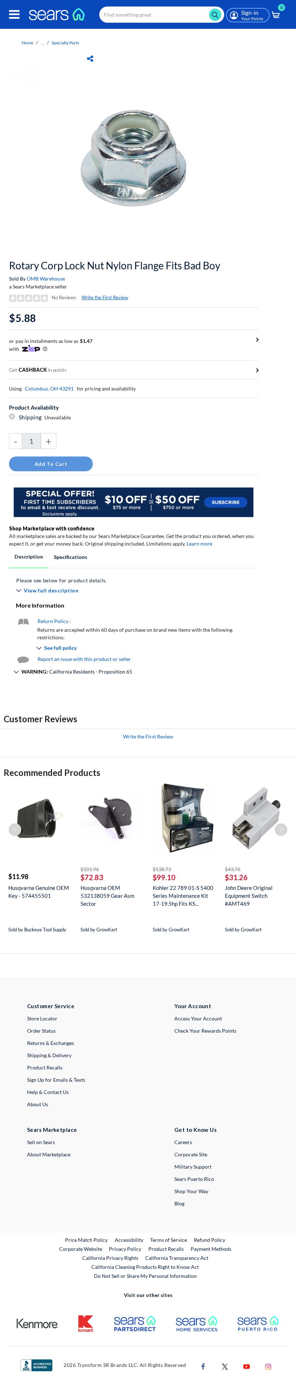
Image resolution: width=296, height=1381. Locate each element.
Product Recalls (44, 1067)
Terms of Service (168, 1240)
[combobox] (161, 14)
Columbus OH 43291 (49, 388)
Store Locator (42, 1018)
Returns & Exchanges (50, 1043)
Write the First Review (105, 297)
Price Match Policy (86, 1240)
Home (27, 42)
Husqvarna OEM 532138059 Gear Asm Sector (107, 895)
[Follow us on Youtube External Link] (246, 1366)
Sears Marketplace (52, 1129)
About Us (37, 1104)
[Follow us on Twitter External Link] (225, 1366)
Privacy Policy (125, 1249)
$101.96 (89, 869)
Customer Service (50, 1006)
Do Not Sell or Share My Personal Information (145, 1276)
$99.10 (164, 877)
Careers (183, 1142)
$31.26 (236, 877)
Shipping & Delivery (49, 1055)
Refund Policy (209, 1240)
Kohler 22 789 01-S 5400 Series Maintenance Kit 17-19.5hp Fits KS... (183, 895)
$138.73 (162, 869)
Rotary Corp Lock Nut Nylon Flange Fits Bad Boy (114, 265)
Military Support (193, 1167)
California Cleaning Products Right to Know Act (145, 1267)
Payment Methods (211, 1249)
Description (28, 556)
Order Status (41, 1031)
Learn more (199, 544)
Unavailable (58, 417)
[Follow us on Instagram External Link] (268, 1366)
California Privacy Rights (110, 1258)
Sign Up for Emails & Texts (56, 1080)
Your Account (192, 1006)
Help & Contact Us (48, 1092)
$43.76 (232, 869)
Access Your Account (198, 1018)
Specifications (70, 557)
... (42, 42)
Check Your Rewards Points (205, 1031)
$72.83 (91, 877)
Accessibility (129, 1240)
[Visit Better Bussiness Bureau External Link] (36, 1365)
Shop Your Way (191, 1191)
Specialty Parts (65, 42)
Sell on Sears (41, 1142)
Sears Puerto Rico (194, 1179)
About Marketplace (48, 1154)
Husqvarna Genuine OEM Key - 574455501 (38, 891)
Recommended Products (52, 772)
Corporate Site (190, 1154)
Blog (179, 1203)
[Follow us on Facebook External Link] (203, 1366)
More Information (40, 605)
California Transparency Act (176, 1258)
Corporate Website (81, 1248)
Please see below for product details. (61, 580)
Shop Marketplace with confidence (52, 528)
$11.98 (18, 877)
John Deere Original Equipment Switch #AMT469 (249, 895)
